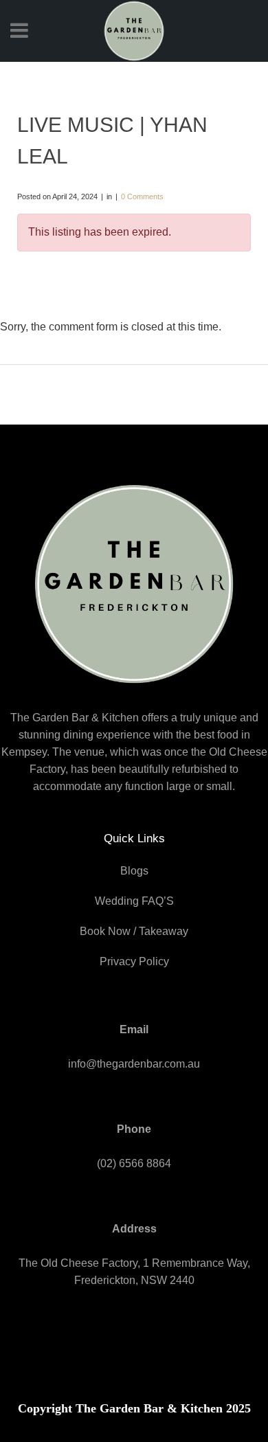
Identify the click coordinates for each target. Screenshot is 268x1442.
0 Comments (142, 196)
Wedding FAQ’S (134, 901)
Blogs (134, 871)
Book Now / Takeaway (134, 931)
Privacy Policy (134, 961)
